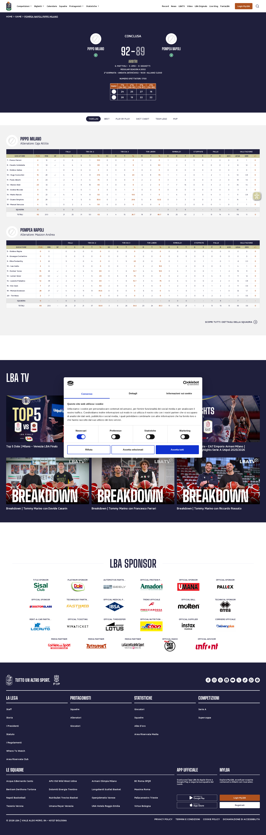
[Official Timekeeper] (114, 626)
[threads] (220, 680)
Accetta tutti (177, 449)
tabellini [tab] (93, 118)
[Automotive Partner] (114, 587)
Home (9, 16)
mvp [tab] (175, 118)
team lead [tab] (161, 118)
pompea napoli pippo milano (41, 16)
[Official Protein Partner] (151, 587)
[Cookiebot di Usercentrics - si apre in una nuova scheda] (185, 383)
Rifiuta (88, 449)
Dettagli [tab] (133, 393)
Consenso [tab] (86, 394)
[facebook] (208, 680)
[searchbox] (133, 4)
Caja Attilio (42, 143)
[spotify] (257, 680)
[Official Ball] (188, 606)
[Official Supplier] (188, 626)
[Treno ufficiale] (151, 606)
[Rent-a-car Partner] (41, 626)
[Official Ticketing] (77, 626)
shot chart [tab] (142, 118)
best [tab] (107, 118)
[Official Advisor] (207, 646)
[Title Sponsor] (41, 587)
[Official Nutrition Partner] (151, 626)
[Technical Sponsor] (225, 606)
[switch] (115, 436)
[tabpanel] (133, 230)
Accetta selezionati (133, 449)
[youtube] (232, 680)
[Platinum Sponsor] (77, 587)
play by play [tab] (123, 118)
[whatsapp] (251, 680)
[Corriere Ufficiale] (225, 626)
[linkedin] (226, 680)
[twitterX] (238, 680)
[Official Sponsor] (188, 587)
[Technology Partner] (77, 606)
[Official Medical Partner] (114, 606)
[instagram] (214, 680)
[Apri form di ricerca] (257, 6)
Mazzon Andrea (45, 234)
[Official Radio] (170, 646)
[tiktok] (245, 680)
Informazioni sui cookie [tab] (179, 393)
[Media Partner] (59, 646)
